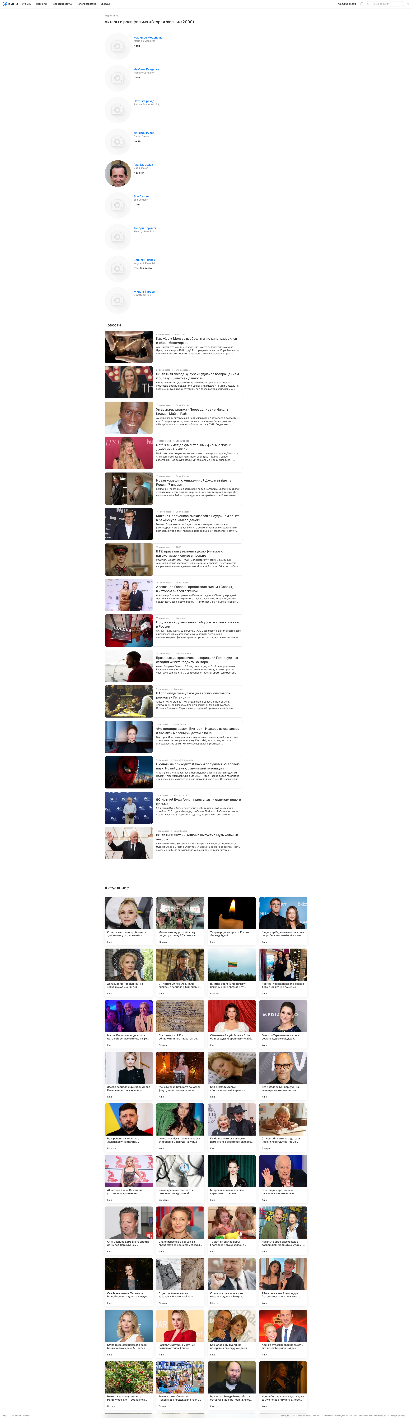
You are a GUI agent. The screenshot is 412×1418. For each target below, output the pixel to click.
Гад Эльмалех (143, 164)
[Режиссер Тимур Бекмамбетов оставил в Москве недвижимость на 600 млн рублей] (232, 1385)
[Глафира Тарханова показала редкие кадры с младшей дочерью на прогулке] (283, 1024)
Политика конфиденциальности (337, 1415)
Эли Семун (141, 196)
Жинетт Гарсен (144, 291)
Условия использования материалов (371, 1415)
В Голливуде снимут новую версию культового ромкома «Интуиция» (193, 695)
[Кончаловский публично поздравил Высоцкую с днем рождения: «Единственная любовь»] (232, 1334)
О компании (15, 1415)
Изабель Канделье (146, 69)
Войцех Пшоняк (144, 259)
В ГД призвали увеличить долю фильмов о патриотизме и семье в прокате (189, 553)
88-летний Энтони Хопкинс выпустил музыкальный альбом (197, 837)
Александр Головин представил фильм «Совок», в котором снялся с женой (194, 589)
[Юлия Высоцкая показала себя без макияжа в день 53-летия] (129, 1334)
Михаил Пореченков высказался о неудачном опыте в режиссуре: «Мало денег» (197, 518)
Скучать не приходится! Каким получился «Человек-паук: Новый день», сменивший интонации (198, 766)
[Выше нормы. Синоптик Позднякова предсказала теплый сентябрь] (180, 1385)
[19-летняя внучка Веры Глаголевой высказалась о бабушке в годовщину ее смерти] (232, 1230)
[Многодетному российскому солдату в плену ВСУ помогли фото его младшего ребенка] (180, 921)
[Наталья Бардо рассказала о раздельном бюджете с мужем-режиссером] (283, 1230)
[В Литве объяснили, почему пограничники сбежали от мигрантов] (232, 973)
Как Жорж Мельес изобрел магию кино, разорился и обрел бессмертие (196, 341)
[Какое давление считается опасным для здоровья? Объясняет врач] (180, 1179)
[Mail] (5, 4)
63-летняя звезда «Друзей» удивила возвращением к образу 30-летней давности (197, 376)
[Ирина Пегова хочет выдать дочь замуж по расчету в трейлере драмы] (283, 1385)
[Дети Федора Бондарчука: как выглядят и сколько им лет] (283, 1076)
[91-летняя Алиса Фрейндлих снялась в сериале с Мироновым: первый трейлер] (180, 973)
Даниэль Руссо (144, 132)
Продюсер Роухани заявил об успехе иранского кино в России (198, 624)
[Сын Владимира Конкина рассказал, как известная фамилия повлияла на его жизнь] (283, 1179)
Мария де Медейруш (148, 37)
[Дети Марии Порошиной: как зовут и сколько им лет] (129, 973)
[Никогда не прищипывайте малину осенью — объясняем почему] (129, 1385)
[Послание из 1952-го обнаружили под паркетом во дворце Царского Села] (180, 1024)
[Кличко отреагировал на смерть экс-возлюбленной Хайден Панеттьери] (283, 1334)
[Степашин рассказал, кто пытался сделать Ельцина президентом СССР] (232, 1282)
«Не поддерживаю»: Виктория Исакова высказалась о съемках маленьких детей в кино (197, 731)
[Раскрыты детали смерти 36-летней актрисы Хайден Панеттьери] (180, 1334)
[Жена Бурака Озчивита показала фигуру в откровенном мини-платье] (180, 1076)
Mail (5, 1415)
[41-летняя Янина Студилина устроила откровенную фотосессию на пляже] (129, 1179)
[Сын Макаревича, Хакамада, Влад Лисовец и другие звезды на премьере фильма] (129, 1282)
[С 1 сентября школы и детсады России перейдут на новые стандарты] (283, 1127)
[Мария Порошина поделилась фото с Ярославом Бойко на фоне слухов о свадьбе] (129, 1024)
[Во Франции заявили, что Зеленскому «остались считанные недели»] (129, 1127)
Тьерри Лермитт (145, 228)
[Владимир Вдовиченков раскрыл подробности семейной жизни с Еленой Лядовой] (283, 921)
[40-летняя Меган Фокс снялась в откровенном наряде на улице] (180, 1127)
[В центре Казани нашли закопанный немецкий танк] (180, 1282)
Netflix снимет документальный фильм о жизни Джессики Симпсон (193, 447)
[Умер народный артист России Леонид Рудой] (232, 921)
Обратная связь (398, 1415)
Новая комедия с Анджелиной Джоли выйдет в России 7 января (193, 482)
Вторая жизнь (112, 15)
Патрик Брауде (144, 101)
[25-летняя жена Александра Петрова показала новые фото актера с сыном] (283, 1282)
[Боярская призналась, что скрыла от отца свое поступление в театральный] (232, 1179)
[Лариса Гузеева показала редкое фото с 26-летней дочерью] (283, 973)
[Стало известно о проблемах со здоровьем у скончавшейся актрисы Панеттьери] (129, 921)
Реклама (27, 1415)
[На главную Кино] (12, 4)
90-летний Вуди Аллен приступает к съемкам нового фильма (198, 802)
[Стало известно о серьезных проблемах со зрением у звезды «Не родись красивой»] (180, 1230)
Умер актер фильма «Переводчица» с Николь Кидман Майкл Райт (192, 412)
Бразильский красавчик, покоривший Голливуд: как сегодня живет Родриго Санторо (197, 660)
